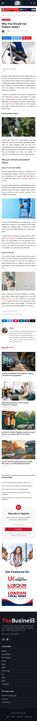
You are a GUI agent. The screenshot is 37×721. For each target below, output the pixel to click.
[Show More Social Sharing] (33, 38)
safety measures (10, 238)
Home (8, 716)
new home (5, 301)
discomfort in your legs (11, 299)
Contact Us (5, 699)
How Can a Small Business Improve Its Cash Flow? (16, 482)
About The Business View (9, 695)
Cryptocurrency (6, 657)
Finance (4, 661)
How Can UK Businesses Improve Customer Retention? (17, 486)
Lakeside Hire (14, 99)
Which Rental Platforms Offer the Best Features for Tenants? (15, 404)
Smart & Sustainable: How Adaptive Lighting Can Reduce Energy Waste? (17, 374)
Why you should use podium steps (12, 314)
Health (3, 667)
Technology (5, 684)
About (13, 716)
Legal (3, 677)
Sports (3, 680)
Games (4, 664)
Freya (8, 31)
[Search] (34, 3)
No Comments (25, 31)
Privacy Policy (16, 535)
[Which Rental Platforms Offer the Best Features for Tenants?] (18, 390)
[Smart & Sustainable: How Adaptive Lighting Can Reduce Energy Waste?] (18, 361)
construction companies (28, 178)
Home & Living (6, 19)
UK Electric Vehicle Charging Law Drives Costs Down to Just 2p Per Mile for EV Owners (18, 433)
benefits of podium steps (10, 311)
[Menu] (3, 3)
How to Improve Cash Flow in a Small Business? (15, 489)
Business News (6, 654)
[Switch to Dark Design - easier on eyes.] (31, 3)
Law (3, 674)
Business (4, 651)
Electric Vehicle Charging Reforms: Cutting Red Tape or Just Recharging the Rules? (17, 462)
